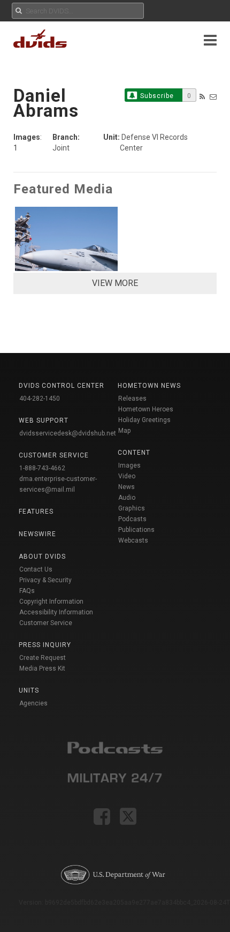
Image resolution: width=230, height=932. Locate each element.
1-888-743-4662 (42, 468)
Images (129, 465)
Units (29, 690)
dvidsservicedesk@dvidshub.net (67, 433)
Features (36, 511)
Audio (126, 497)
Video (126, 476)
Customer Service (45, 623)
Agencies (33, 703)
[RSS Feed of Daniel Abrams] (202, 97)
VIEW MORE (115, 283)
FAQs (27, 591)
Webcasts (133, 540)
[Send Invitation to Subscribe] (213, 97)
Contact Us (35, 569)
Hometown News (149, 385)
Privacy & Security (45, 580)
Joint (61, 148)
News (126, 487)
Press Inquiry (45, 645)
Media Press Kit (42, 668)
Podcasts (132, 519)
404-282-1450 (39, 398)
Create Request (42, 658)
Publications (136, 529)
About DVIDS (42, 556)
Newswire (37, 534)
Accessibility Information (56, 612)
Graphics (131, 508)
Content (134, 452)
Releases (132, 398)
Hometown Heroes (145, 409)
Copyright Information (51, 601)
